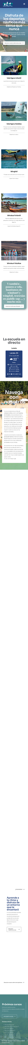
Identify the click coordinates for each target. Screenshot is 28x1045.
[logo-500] (8, 2)
